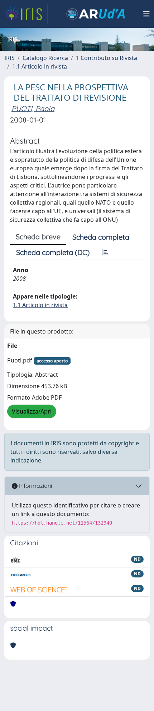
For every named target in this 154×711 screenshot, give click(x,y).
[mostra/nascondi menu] (146, 13)
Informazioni (35, 485)
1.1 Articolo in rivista (39, 66)
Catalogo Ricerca (45, 58)
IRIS (9, 58)
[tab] (105, 252)
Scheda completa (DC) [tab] (53, 252)
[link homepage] (26, 14)
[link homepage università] (95, 14)
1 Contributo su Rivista (106, 58)
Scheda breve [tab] (38, 236)
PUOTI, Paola (32, 108)
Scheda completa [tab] (100, 236)
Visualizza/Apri (32, 411)
